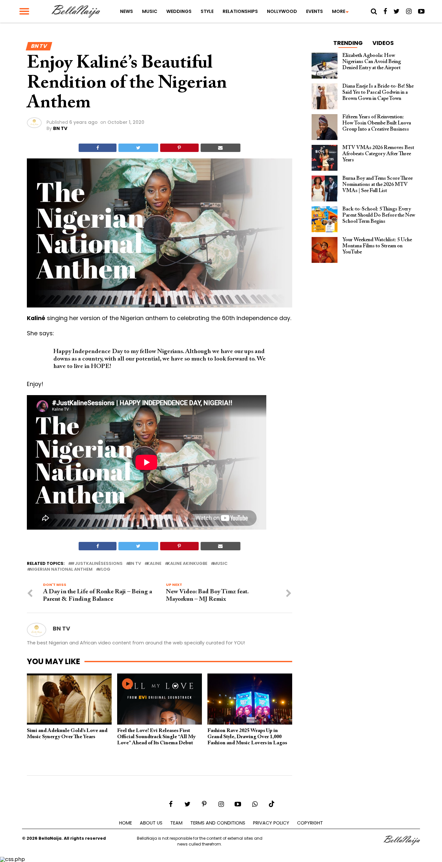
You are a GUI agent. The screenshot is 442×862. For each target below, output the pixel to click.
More (338, 11)
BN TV (60, 128)
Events (314, 11)
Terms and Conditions (217, 823)
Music (149, 11)
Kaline (154, 564)
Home (125, 823)
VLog (104, 569)
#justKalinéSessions (97, 564)
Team (176, 823)
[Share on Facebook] (97, 148)
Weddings (179, 11)
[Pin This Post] (179, 148)
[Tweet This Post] (138, 148)
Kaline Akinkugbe (187, 564)
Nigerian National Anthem (61, 569)
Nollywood (282, 11)
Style (207, 11)
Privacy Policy (271, 823)
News (126, 11)
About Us (151, 823)
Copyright (310, 823)
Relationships (240, 11)
